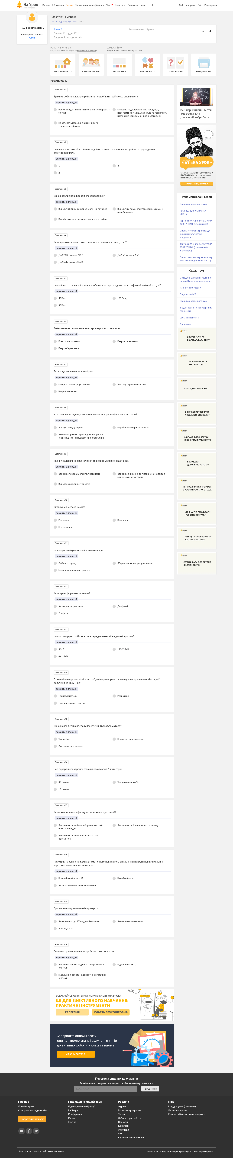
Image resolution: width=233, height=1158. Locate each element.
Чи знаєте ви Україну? (191, 287)
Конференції (75, 1114)
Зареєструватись (33, 28)
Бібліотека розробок (129, 1110)
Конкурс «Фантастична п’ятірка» (186, 1114)
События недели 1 (189, 317)
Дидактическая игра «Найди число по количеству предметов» (195, 234)
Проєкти (123, 1122)
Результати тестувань (86, 50)
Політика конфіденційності (201, 1151)
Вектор (72, 1122)
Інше (143, 5)
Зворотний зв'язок (32, 1119)
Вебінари (73, 1110)
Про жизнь (185, 324)
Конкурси (120, 5)
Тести (69, 5)
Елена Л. (58, 29)
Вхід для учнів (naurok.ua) (182, 1106)
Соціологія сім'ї (188, 294)
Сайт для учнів (187, 5)
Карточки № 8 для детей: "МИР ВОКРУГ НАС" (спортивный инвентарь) (196, 247)
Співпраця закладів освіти (32, 1110)
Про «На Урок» (26, 1106)
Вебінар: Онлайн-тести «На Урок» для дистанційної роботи (196, 113)
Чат (109, 5)
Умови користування (176, 1151)
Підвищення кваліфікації (88, 5)
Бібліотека (58, 5)
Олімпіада (133, 5)
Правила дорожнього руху (193, 204)
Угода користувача (155, 1151)
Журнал (46, 5)
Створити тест (75, 1054)
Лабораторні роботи (129, 1118)
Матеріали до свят (178, 1110)
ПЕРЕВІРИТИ (150, 1088)
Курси (71, 1118)
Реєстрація (210, 5)
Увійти (32, 37)
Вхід (200, 5)
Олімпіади (123, 1129)
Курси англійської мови (131, 1137)
